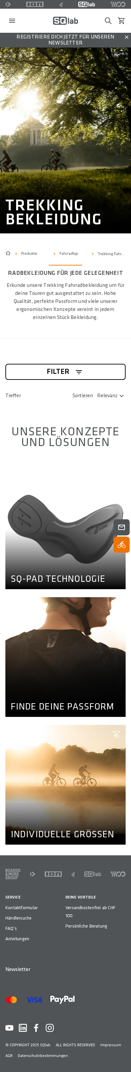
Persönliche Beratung (86, 926)
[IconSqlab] (86, 4)
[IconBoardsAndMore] (12, 874)
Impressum (110, 1045)
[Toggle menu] (12, 20)
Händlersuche (18, 918)
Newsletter (17, 969)
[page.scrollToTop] (122, 1056)
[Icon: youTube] (9, 1028)
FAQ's (11, 928)
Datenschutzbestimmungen (43, 1055)
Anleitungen (17, 939)
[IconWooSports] (118, 4)
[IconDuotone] (8, 4)
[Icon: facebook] (36, 1028)
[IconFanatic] (61, 4)
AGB (8, 1055)
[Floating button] (122, 527)
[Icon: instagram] (50, 1028)
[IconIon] (35, 4)
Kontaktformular (21, 907)
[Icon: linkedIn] (23, 1028)
